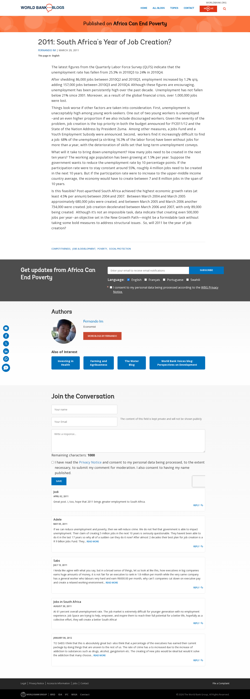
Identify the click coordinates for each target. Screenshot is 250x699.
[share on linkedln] (6, 351)
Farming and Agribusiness (98, 362)
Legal (23, 683)
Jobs (75, 683)
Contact (189, 8)
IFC (66, 694)
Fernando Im (47, 50)
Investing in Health (65, 362)
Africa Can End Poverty (140, 24)
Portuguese (175, 280)
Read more (93, 541)
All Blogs (159, 8)
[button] (224, 8)
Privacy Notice (90, 462)
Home (144, 8)
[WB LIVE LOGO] (208, 9)
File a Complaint (221, 683)
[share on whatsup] (6, 359)
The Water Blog (132, 362)
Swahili (195, 280)
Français (154, 280)
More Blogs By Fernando (102, 336)
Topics (174, 8)
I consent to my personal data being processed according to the (165, 289)
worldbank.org (216, 2)
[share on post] (6, 343)
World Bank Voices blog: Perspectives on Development (177, 362)
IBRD (52, 694)
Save (59, 481)
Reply (196, 505)
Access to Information (58, 683)
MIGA (74, 694)
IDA (60, 694)
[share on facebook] (6, 336)
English (55, 55)
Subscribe (206, 270)
